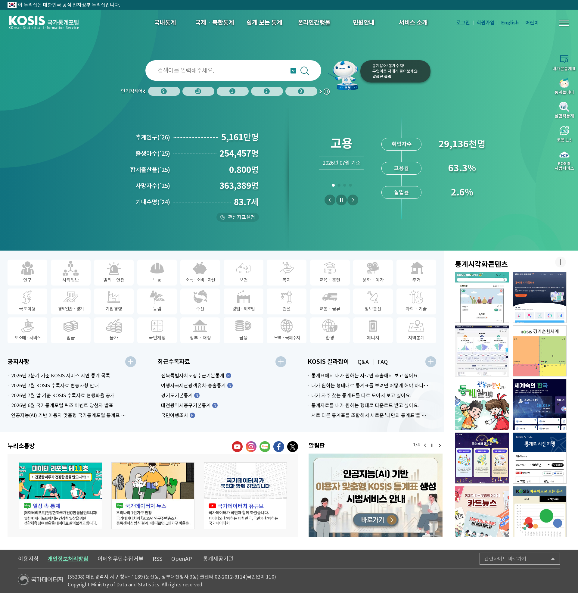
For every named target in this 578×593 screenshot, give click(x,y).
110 (270, 577)
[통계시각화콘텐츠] (560, 262)
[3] (344, 186)
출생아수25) (152, 154)
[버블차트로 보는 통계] (540, 511)
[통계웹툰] (482, 404)
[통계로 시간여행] (540, 458)
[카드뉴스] (482, 511)
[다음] (352, 200)
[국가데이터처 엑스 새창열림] (292, 446)
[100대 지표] (482, 297)
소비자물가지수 (401, 144)
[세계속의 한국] (540, 404)
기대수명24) (152, 202)
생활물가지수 (401, 168)
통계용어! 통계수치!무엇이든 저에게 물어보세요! (395, 71)
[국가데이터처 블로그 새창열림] (264, 446)
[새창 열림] (60, 495)
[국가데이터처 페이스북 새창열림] (278, 446)
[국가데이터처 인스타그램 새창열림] (251, 446)
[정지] (341, 200)
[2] (339, 186)
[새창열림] (376, 495)
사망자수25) (152, 186)
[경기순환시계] (540, 351)
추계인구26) (152, 137)
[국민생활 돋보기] (482, 458)
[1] (333, 186)
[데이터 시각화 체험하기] (540, 297)
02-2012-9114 (230, 577)
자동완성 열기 (293, 70)
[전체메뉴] (564, 23)
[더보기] (130, 361)
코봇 (343, 75)
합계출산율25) (150, 170)
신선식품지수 (401, 192)
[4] (350, 186)
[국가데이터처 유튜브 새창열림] (237, 446)
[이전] (330, 200)
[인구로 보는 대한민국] (482, 351)
